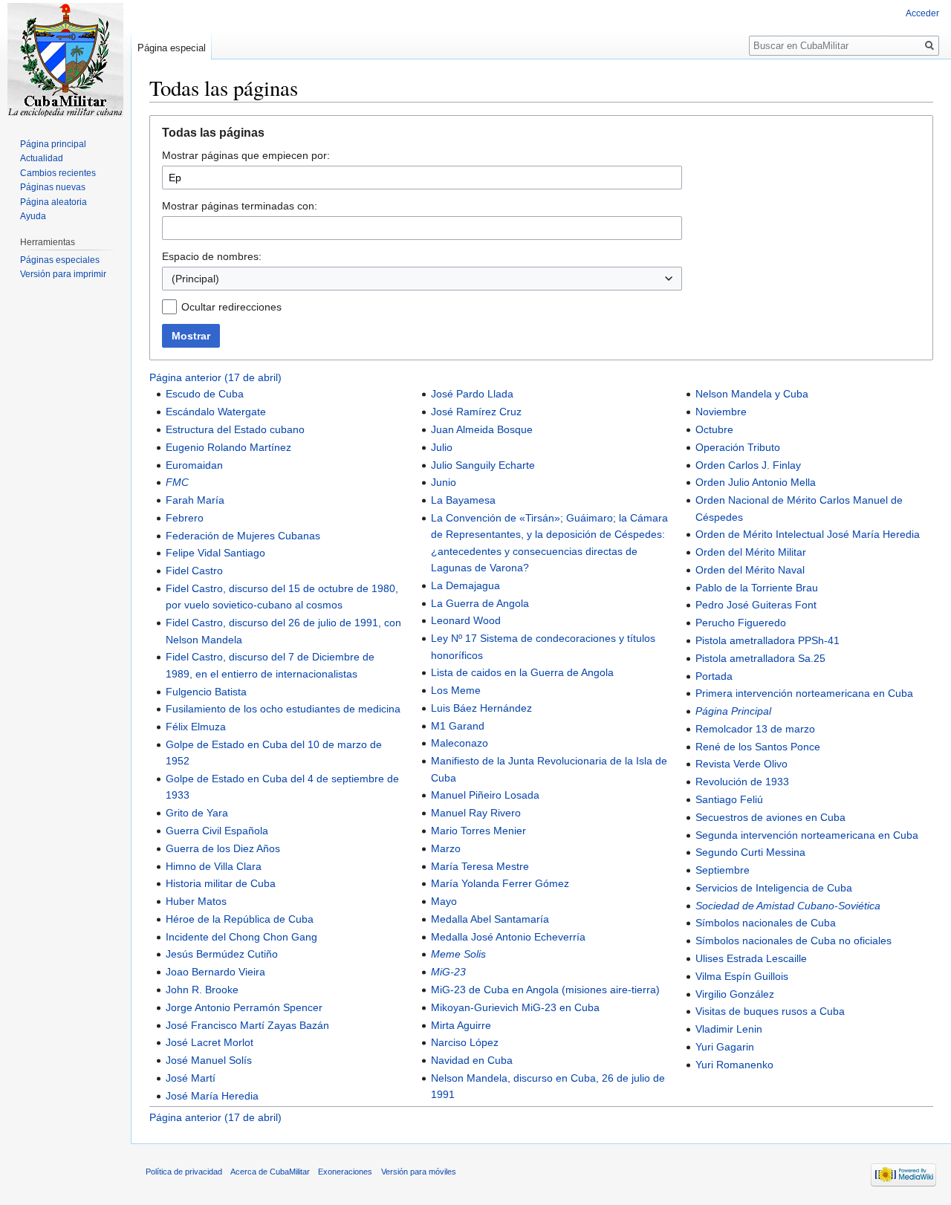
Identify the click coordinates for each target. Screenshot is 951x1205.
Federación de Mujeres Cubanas (243, 536)
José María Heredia (212, 1096)
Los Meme (456, 690)
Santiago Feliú (729, 799)
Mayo (444, 901)
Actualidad (41, 158)
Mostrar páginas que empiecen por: (246, 155)
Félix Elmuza (196, 727)
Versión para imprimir (63, 274)
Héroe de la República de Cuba (240, 919)
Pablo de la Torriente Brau (756, 588)
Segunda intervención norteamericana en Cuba (806, 835)
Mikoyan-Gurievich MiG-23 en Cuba (515, 1007)
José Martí (190, 1078)
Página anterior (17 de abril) (215, 377)
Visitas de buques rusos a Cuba (770, 1011)
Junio (443, 482)
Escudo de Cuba (205, 394)
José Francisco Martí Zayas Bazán (247, 1025)
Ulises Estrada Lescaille (751, 958)
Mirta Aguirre (461, 1025)
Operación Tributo (737, 447)
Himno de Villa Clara (214, 866)
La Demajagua (465, 585)
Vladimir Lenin (728, 1029)
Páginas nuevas (52, 187)
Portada (714, 676)
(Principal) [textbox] (195, 279)
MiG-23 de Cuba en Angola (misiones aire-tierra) (545, 989)
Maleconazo (459, 743)
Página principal (53, 144)
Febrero (185, 518)
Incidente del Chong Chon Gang (241, 937)
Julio (441, 447)
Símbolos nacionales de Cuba (765, 923)
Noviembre (721, 412)
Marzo (446, 848)
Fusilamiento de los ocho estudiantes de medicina (283, 709)
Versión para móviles (418, 1171)
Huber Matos (196, 901)
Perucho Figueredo (740, 623)
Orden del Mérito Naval (750, 570)
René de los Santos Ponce (757, 747)
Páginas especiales (60, 260)
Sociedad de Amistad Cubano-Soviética (787, 906)
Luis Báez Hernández (481, 708)
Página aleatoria (53, 202)
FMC (177, 482)
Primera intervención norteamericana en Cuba (804, 693)
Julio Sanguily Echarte (483, 465)
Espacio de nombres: (212, 256)
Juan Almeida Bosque (482, 429)
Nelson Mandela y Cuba (751, 394)
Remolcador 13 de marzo (755, 729)
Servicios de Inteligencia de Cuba (773, 888)
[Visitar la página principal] (65, 59)
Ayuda (33, 216)
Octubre (714, 429)
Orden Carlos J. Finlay (748, 465)
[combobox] (422, 278)
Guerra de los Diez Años (223, 848)
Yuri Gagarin (724, 1047)
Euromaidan (194, 465)
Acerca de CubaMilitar (270, 1171)
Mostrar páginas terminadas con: (239, 206)
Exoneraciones (345, 1171)
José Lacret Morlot (209, 1042)
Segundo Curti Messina (750, 852)
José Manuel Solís (209, 1060)
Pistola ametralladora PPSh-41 (767, 640)
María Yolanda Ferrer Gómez (500, 883)
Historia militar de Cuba (221, 883)
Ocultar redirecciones (231, 307)
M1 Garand (457, 726)
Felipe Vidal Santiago (215, 553)
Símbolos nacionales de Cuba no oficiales (793, 940)
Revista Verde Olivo (741, 764)
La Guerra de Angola (480, 603)
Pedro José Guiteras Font (756, 605)
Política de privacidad (184, 1171)
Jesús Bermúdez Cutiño (222, 954)
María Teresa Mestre (480, 866)
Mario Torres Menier (478, 831)
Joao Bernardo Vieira (215, 972)
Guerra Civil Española (217, 831)
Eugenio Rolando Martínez (228, 447)
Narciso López (465, 1042)
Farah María (195, 500)
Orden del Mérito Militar (750, 552)
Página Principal (733, 711)
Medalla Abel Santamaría (490, 919)
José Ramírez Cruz (476, 412)
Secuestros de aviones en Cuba (770, 817)
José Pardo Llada (472, 394)
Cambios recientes (58, 173)
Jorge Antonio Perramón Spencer (244, 1007)
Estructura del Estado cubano (235, 429)
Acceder (922, 13)
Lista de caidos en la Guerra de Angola (522, 672)
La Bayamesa (463, 500)
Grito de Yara (197, 813)
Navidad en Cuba (472, 1060)
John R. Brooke (202, 989)
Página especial (171, 47)
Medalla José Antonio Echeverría (508, 937)
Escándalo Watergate (216, 412)
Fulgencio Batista (206, 692)
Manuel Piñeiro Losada (485, 795)
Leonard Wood (466, 620)
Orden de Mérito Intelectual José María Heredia (807, 534)
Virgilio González (734, 994)
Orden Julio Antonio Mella (755, 482)
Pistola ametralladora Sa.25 (760, 658)
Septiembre (722, 870)
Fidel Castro (194, 570)
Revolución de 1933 (742, 781)
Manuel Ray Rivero (476, 813)
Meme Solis (458, 954)
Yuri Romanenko (734, 1065)
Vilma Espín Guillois (741, 976)
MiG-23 (448, 972)
